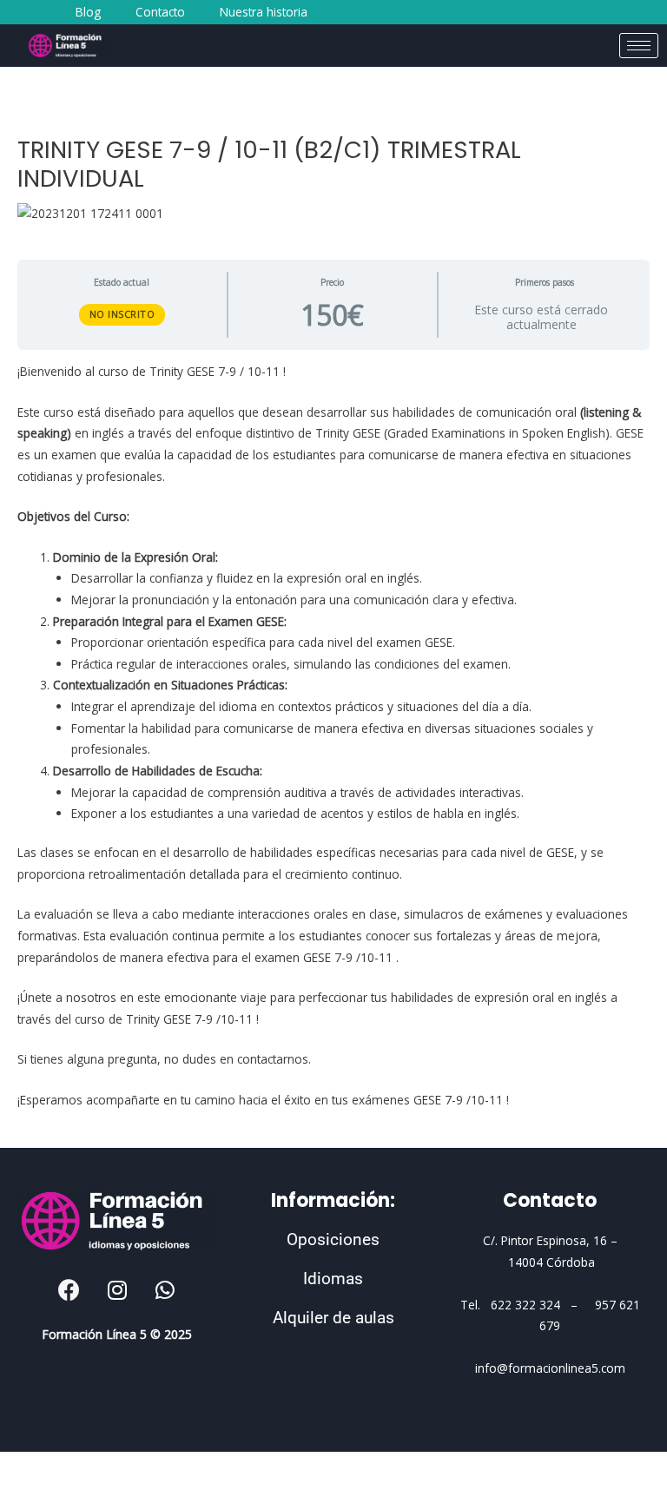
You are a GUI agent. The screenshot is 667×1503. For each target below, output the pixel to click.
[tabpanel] (333, 736)
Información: (333, 1200)
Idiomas (333, 1279)
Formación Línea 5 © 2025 (117, 1334)
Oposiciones (333, 1239)
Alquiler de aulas (333, 1318)
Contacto (550, 1200)
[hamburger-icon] (638, 45)
